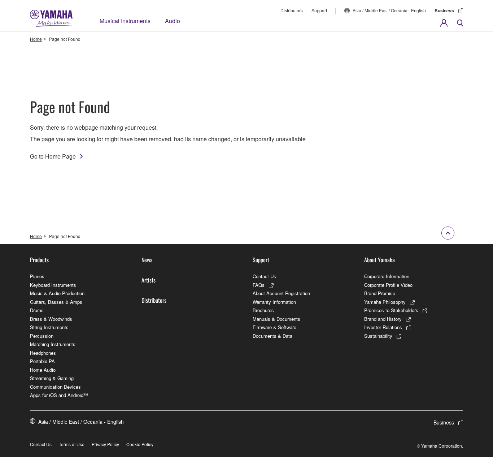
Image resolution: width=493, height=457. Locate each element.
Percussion (41, 335)
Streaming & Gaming (52, 378)
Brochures (263, 310)
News (146, 259)
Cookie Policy (139, 444)
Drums (37, 310)
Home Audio (43, 369)
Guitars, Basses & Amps (56, 301)
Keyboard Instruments (53, 284)
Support (319, 10)
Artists (148, 280)
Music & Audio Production (57, 293)
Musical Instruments (125, 21)
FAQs (259, 284)
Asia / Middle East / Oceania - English (389, 10)
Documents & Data (272, 335)
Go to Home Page (53, 156)
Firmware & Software (274, 327)
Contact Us (264, 276)
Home (36, 39)
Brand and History (383, 318)
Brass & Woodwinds (51, 318)
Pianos (37, 276)
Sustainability (378, 335)
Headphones (43, 352)
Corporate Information (386, 276)
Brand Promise (379, 293)
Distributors (291, 10)
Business (444, 10)
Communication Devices (55, 386)
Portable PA (42, 361)
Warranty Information (274, 301)
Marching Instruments (52, 344)
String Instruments (49, 327)
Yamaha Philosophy (385, 301)
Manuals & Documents (276, 318)
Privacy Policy (105, 444)
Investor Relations (383, 327)
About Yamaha (379, 259)
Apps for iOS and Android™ (59, 395)
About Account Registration (281, 293)
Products (39, 259)
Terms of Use (71, 444)
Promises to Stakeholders (391, 310)
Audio (172, 21)
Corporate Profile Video (388, 284)
